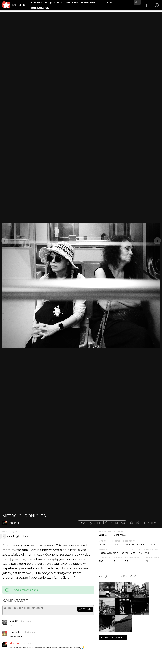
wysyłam (85, 609)
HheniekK (15, 631)
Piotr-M (14, 522)
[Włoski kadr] (107, 606)
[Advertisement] (81, 34)
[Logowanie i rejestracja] (157, 5)
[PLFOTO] (14, 5)
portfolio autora (112, 637)
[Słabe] (123, 523)
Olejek (13, 620)
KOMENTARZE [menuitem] (40, 7)
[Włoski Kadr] (140, 590)
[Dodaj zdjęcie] (148, 5)
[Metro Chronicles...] (4, 523)
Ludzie (103, 534)
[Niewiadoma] (107, 623)
